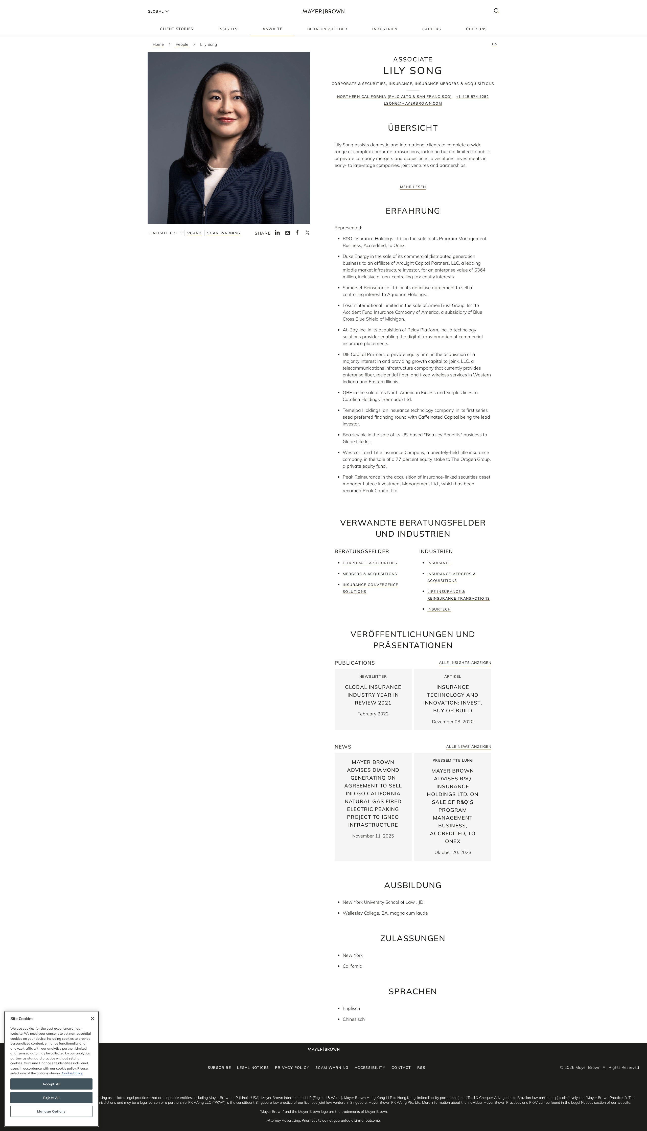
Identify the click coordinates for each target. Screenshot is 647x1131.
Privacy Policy (292, 1067)
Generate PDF (163, 233)
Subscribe (219, 1067)
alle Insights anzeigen (465, 662)
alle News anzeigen (468, 746)
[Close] (92, 1018)
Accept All (51, 1084)
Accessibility (370, 1067)
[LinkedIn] (277, 233)
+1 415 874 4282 (472, 96)
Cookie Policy (72, 1073)
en (494, 44)
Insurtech (439, 609)
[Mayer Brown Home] (323, 11)
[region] (51, 1069)
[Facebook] (297, 233)
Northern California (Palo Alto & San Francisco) (394, 96)
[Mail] (287, 233)
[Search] (496, 11)
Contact (401, 1067)
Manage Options (51, 1111)
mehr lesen (413, 187)
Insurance (439, 563)
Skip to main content (24, 4)
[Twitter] (307, 234)
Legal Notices (253, 1067)
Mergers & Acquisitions (370, 574)
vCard (194, 233)
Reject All (51, 1098)
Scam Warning (223, 233)
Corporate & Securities (370, 563)
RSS (421, 1067)
